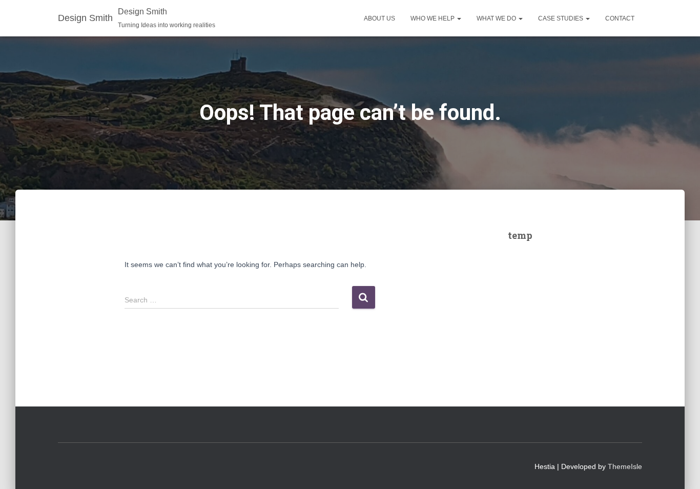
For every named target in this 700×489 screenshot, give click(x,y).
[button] (458, 18)
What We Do (497, 18)
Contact (619, 18)
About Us (379, 18)
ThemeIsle (625, 466)
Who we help (433, 18)
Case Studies (561, 18)
